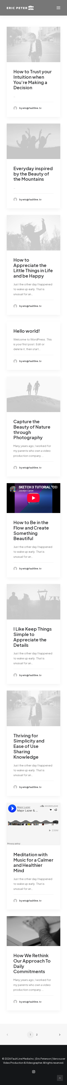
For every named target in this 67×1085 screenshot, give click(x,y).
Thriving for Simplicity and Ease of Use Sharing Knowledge (28, 746)
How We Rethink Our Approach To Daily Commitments (32, 963)
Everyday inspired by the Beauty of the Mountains (33, 173)
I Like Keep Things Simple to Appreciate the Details (32, 637)
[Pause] (9, 943)
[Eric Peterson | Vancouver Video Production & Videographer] (20, 8)
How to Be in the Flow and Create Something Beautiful (31, 530)
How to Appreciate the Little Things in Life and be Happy (33, 267)
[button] (58, 8)
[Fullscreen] (57, 943)
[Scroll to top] (60, 1077)
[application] (33, 931)
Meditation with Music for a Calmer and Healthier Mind (33, 862)
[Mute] (52, 943)
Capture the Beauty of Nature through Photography (31, 429)
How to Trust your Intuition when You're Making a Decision (32, 79)
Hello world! (26, 331)
